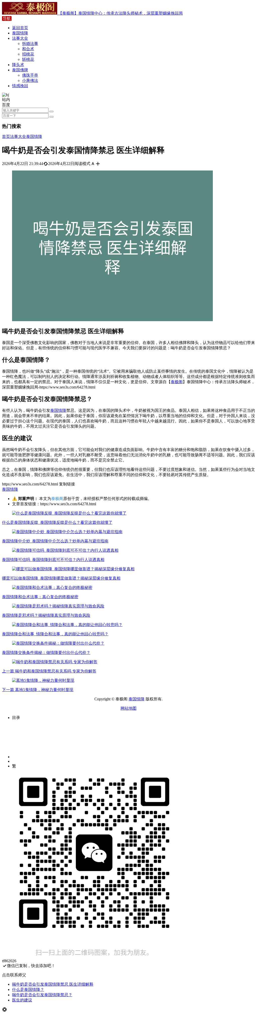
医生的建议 (22, 1000)
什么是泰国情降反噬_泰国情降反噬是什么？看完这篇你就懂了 (57, 522)
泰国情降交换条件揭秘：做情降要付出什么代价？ (46, 652)
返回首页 (20, 28)
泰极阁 (177, 382)
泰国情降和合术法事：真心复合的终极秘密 (40, 597)
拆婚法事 (30, 43)
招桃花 (28, 54)
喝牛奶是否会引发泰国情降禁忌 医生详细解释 (52, 984)
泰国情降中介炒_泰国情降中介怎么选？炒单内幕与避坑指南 (55, 541)
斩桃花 (28, 59)
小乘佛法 (30, 80)
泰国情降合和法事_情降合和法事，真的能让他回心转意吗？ (55, 634)
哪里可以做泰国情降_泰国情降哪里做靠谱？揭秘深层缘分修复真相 (61, 578)
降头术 (18, 65)
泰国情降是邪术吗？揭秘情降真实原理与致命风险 (46, 615)
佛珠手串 (30, 75)
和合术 (28, 49)
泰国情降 (20, 33)
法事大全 (20, 38)
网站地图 (128, 708)
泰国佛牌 (20, 70)
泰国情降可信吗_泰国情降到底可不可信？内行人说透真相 (53, 559)
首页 (6, 136)
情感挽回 (20, 86)
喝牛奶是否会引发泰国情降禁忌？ (42, 995)
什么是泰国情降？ (28, 989)
